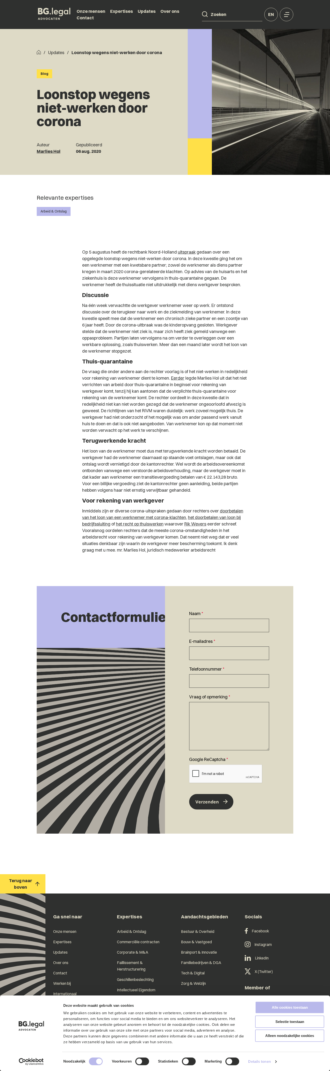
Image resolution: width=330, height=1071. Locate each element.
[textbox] (229, 621)
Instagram (263, 944)
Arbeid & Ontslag (54, 211)
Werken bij (62, 983)
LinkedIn (262, 958)
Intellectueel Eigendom (136, 989)
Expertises (121, 11)
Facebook (260, 931)
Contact (85, 18)
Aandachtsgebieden (204, 917)
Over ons (169, 11)
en (271, 14)
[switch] (142, 1061)
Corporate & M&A (132, 952)
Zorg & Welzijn (193, 983)
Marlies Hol (48, 151)
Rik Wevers (195, 524)
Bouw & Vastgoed (196, 941)
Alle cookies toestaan (290, 1007)
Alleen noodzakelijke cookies (289, 1036)
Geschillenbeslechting (135, 979)
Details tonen (259, 1061)
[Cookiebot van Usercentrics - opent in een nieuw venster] (31, 1061)
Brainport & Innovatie (199, 952)
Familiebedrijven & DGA (201, 962)
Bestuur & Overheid (197, 931)
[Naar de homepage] (54, 14)
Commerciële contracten (138, 941)
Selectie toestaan (289, 1022)
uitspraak (187, 252)
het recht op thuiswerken (140, 524)
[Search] (205, 14)
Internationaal (65, 993)
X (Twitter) (264, 971)
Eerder (177, 378)
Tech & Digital (193, 973)
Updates (147, 11)
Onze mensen (91, 11)
